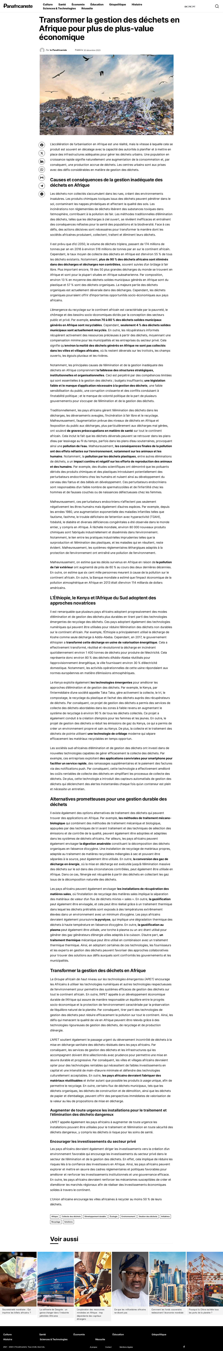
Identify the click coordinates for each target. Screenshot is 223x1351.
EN (186, 6)
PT (194, 6)
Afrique (54, 1216)
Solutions (68, 1222)
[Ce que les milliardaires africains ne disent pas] (130, 1279)
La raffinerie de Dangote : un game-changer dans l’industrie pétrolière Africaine (54, 1312)
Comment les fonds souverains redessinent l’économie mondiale (167, 1311)
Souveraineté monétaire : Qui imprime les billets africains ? (16, 1311)
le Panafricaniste (58, 49)
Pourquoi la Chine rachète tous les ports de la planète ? (204, 1311)
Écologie (114, 1216)
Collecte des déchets (71, 1216)
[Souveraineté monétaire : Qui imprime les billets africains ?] (18, 1279)
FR (190, 6)
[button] (207, 6)
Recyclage (55, 1222)
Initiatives (165, 1216)
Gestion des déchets (148, 1216)
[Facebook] (184, 1347)
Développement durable (95, 1216)
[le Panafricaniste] (43, 51)
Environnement (128, 1216)
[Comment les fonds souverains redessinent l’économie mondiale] (167, 1279)
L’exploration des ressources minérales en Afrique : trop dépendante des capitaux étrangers (91, 1314)
